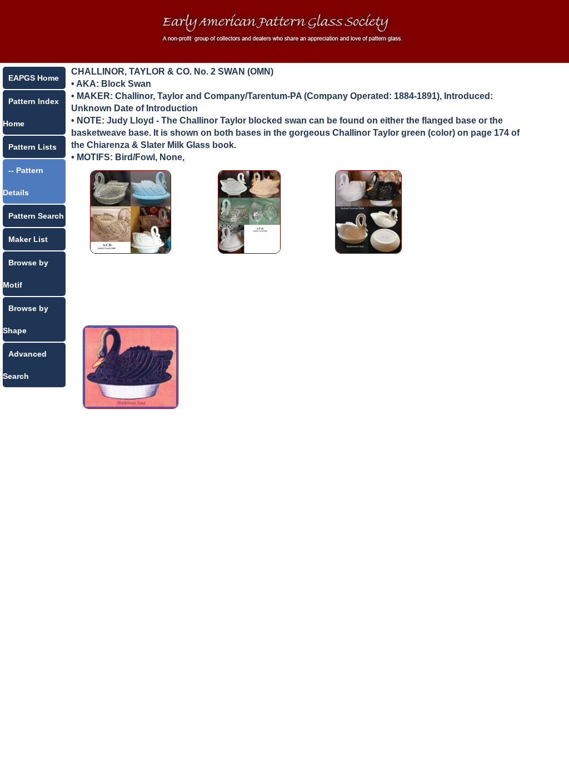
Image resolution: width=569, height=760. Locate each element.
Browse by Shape (25, 319)
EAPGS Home (33, 77)
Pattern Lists (32, 146)
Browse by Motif (25, 273)
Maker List (28, 239)
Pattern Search (36, 215)
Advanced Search (25, 365)
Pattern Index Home (31, 112)
